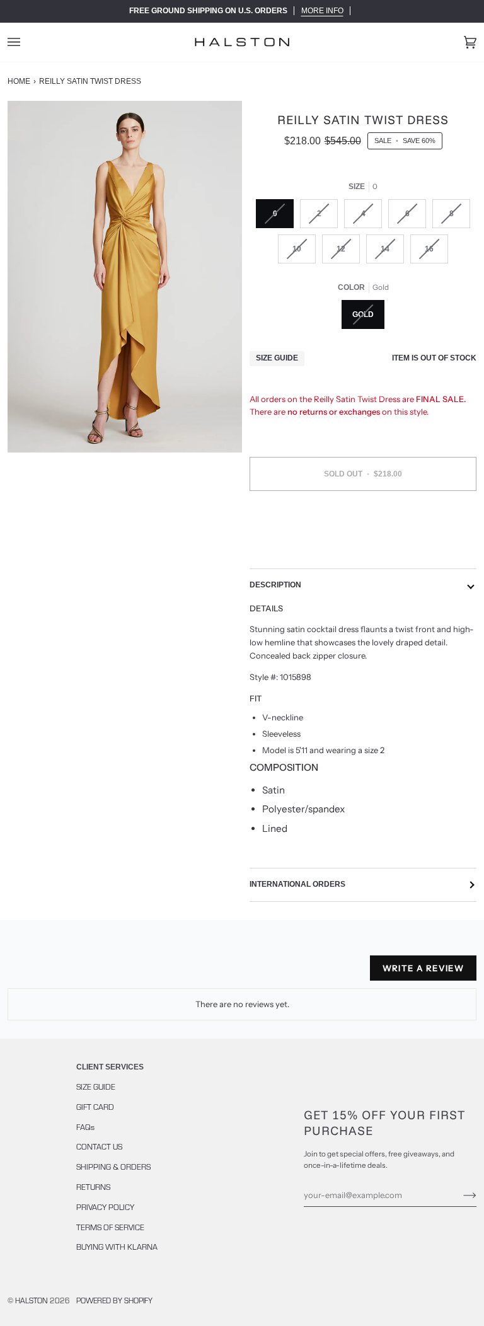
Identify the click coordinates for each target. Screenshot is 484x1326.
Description (275, 584)
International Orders (297, 884)
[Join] (459, 1195)
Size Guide (277, 358)
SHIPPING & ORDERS (113, 1167)
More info (322, 10)
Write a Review (423, 968)
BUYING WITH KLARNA (117, 1247)
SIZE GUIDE (95, 1086)
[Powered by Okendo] (64, 973)
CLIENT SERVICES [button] (110, 1067)
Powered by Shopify (114, 1300)
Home (19, 81)
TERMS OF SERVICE (110, 1227)
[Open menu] (26, 42)
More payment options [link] (363, 549)
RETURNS (93, 1187)
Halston (31, 1300)
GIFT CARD (95, 1107)
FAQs (85, 1127)
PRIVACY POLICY (105, 1207)
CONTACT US (99, 1146)
